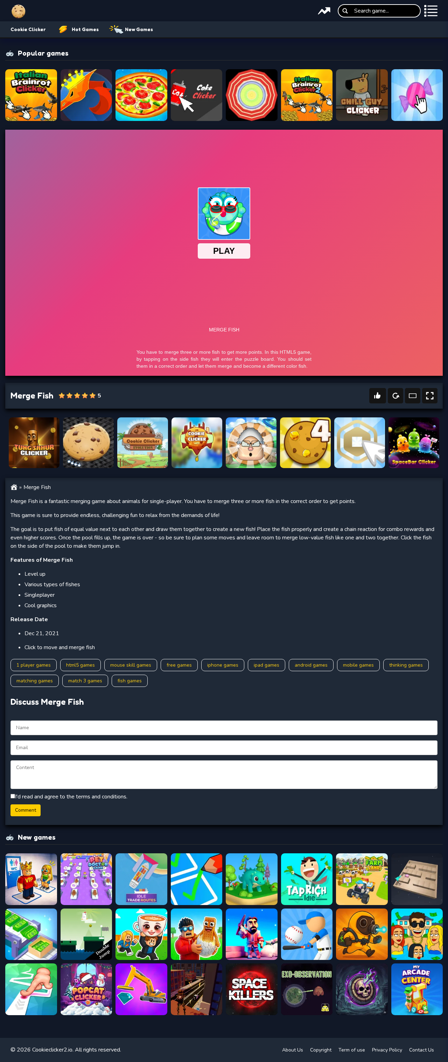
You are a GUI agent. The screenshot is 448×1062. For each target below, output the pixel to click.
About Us (292, 1050)
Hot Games (85, 29)
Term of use (351, 1050)
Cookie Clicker (28, 29)
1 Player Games (33, 665)
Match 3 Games (85, 680)
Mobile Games (358, 665)
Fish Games (130, 680)
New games (139, 29)
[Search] (345, 10)
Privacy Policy (387, 1050)
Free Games (179, 665)
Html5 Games (80, 665)
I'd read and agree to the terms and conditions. (71, 797)
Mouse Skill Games (130, 665)
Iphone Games (222, 665)
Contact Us (421, 1050)
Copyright (320, 1050)
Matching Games (34, 680)
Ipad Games (266, 665)
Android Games (311, 665)
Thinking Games (406, 665)
